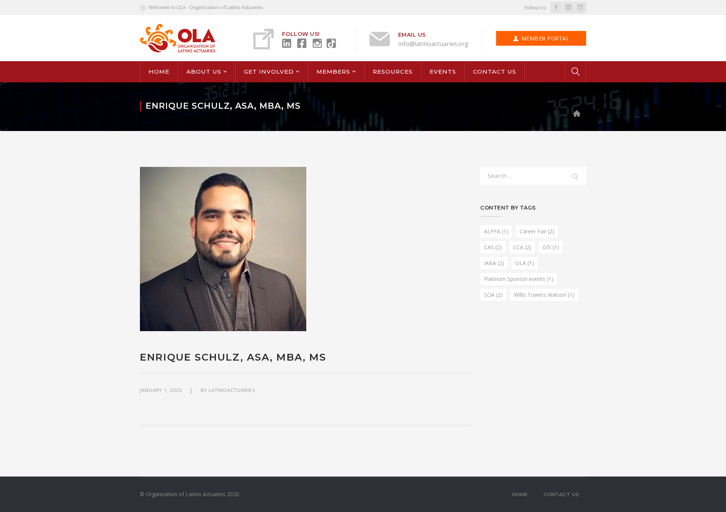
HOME (159, 71)
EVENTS (443, 71)
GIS (551, 247)
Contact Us (561, 494)
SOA (493, 294)
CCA (522, 247)
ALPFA (496, 231)
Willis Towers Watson (544, 294)
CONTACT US (494, 71)
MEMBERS (333, 71)
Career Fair (537, 231)
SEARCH (575, 177)
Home (519, 494)
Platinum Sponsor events (518, 278)
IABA (494, 263)
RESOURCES (393, 71)
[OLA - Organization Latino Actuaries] (178, 37)
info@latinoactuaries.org (433, 44)
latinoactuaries (232, 390)
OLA (524, 263)
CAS (493, 247)
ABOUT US (203, 71)
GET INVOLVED (269, 71)
